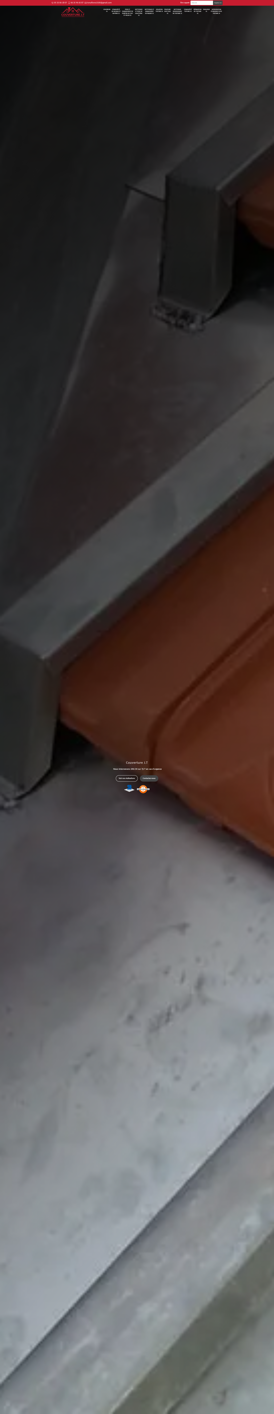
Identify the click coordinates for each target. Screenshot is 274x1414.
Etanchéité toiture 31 (188, 10)
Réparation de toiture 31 (197, 11)
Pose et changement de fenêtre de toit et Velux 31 (127, 12)
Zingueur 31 (206, 10)
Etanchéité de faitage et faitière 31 (116, 11)
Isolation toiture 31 (159, 10)
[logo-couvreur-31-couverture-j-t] (73, 12)
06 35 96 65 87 (77, 3)
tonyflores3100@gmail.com (99, 3)
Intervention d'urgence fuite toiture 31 (216, 11)
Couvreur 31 (106, 10)
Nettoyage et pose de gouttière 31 (138, 12)
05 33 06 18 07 (60, 3)
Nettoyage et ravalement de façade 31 (149, 11)
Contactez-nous (149, 778)
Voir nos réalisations (127, 778)
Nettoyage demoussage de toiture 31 (177, 11)
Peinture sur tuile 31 (167, 11)
